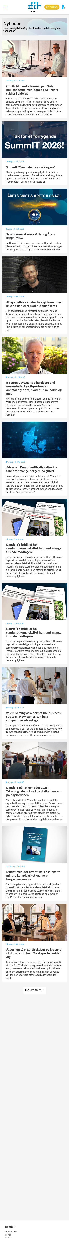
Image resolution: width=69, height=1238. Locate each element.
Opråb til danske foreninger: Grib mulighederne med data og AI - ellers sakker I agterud (32, 90)
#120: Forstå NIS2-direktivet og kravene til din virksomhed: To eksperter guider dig (33, 953)
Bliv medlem (52, 7)
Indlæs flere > (34, 990)
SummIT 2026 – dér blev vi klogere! (30, 167)
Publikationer (11, 1231)
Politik (8, 1235)
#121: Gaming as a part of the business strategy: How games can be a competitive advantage (33, 717)
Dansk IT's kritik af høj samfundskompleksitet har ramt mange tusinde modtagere (33, 548)
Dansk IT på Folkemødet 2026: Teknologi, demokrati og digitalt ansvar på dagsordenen (33, 791)
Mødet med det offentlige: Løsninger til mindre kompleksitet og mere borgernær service (33, 875)
